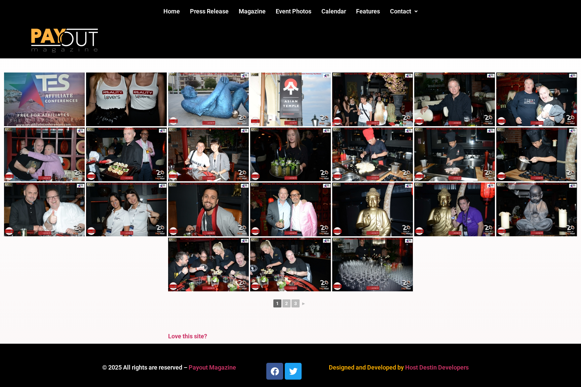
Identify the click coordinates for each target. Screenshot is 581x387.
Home (171, 11)
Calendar (333, 11)
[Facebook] (274, 371)
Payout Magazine (212, 367)
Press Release (209, 11)
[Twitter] (293, 371)
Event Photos (293, 11)
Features (368, 11)
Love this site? (187, 336)
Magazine (252, 11)
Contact (400, 11)
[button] (404, 11)
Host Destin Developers (437, 367)
